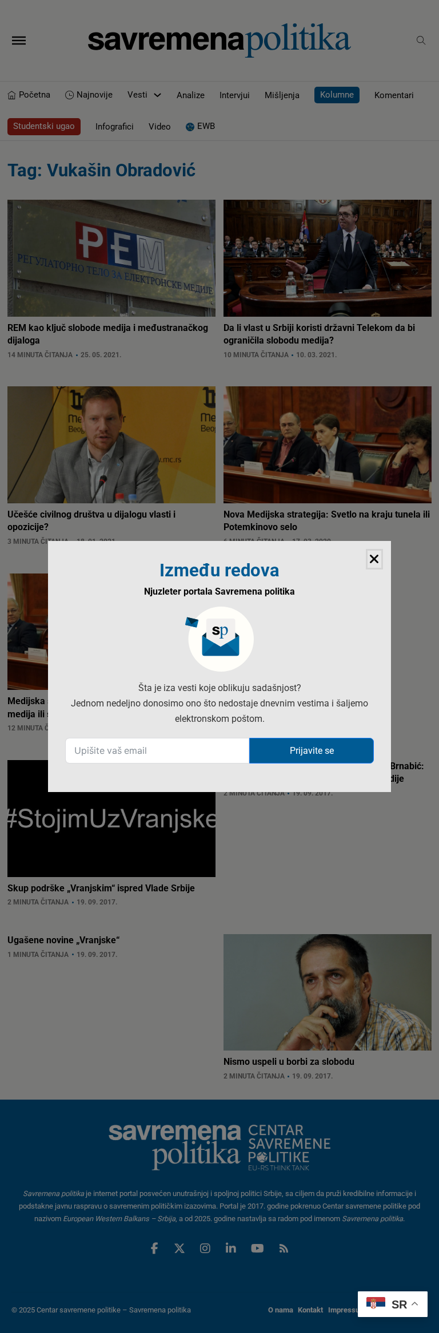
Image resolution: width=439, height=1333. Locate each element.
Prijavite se (312, 750)
